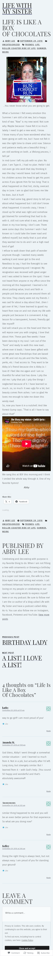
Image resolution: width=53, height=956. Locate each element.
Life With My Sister (17, 8)
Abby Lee (10, 41)
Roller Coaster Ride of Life (18, 48)
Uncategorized (11, 44)
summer (41, 48)
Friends (29, 44)
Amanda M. (8, 742)
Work (5, 52)
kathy (5, 707)
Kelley (5, 845)
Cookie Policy (27, 940)
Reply (48, 731)
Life (37, 44)
